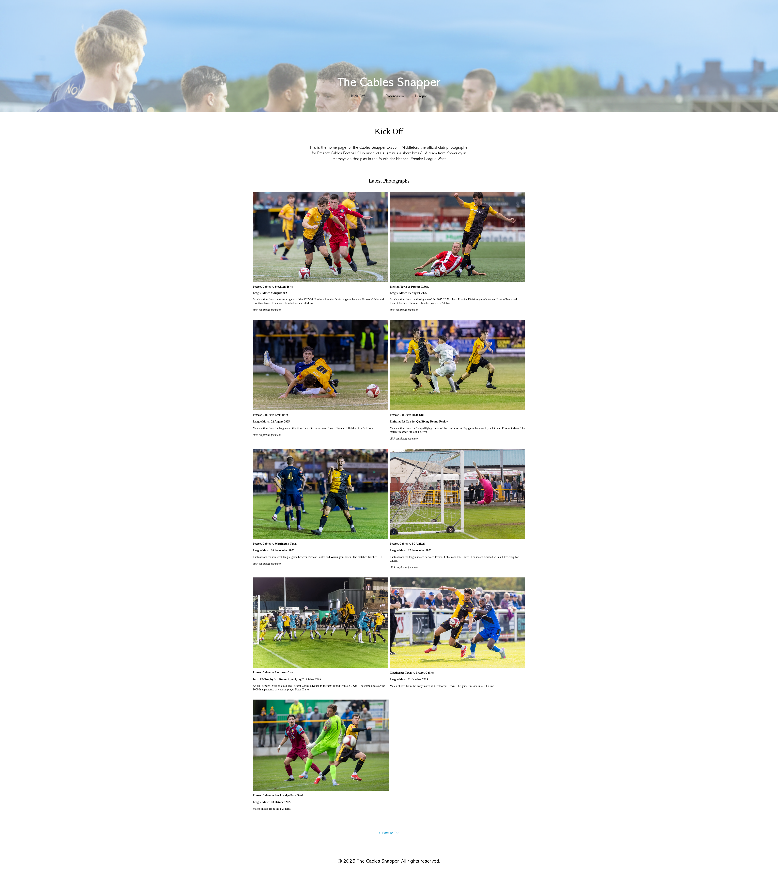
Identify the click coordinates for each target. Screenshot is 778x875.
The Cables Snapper (389, 82)
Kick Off (358, 96)
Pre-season (395, 96)
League (421, 96)
